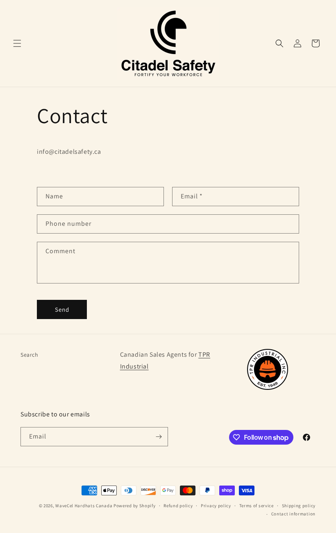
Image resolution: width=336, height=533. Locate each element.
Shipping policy (299, 505)
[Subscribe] (159, 436)
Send (62, 309)
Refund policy (178, 505)
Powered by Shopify (135, 505)
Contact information (293, 514)
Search (29, 354)
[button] (17, 43)
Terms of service (256, 505)
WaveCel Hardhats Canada (83, 505)
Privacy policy (216, 505)
